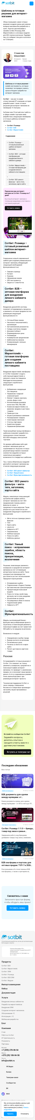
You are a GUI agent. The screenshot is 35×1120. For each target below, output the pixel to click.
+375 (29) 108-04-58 (10, 1055)
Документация (8, 993)
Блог (4, 1023)
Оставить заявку (13, 208)
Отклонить (25, 1114)
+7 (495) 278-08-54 (10, 1050)
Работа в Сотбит (8, 1035)
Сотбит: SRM (6, 971)
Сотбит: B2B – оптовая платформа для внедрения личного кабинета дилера (17, 157)
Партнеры (5, 1044)
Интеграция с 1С (8, 1016)
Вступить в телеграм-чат (18, 752)
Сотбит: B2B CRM (8, 977)
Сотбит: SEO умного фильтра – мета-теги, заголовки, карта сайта (17, 182)
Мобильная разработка (10, 1019)
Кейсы (5, 988)
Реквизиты (6, 1041)
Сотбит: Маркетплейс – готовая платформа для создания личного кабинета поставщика (17, 169)
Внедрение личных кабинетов (13, 1002)
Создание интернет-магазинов (13, 1010)
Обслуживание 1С (8, 1013)
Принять (10, 1114)
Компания (6, 1028)
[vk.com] (32, 704)
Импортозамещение (11, 984)
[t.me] (18, 704)
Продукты (6, 962)
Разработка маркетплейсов (12, 1004)
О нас (4, 1032)
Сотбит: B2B (11, 128)
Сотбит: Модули (7, 980)
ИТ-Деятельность (8, 1038)
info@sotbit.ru (8, 1060)
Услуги (5, 997)
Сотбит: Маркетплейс (15, 130)
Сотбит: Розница (8, 975)
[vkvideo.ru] (4, 704)
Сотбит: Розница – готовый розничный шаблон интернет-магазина (16, 146)
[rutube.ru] (11, 704)
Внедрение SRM (7, 1007)
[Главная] (8, 3)
